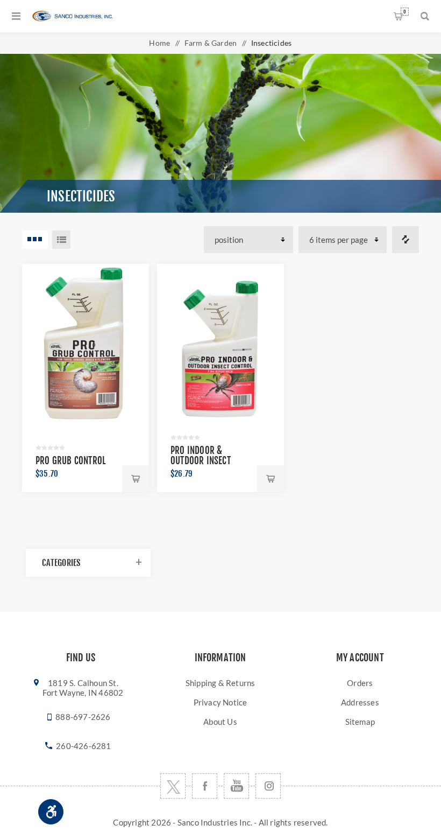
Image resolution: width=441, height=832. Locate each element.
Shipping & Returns (220, 683)
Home (159, 42)
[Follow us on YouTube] (236, 786)
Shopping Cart (404, 12)
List (61, 239)
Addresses (360, 702)
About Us (220, 721)
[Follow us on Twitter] (173, 786)
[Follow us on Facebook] (204, 786)
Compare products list (405, 239)
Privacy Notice (220, 702)
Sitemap (360, 721)
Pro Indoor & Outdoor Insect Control (200, 461)
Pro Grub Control (70, 460)
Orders (360, 683)
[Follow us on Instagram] (268, 786)
